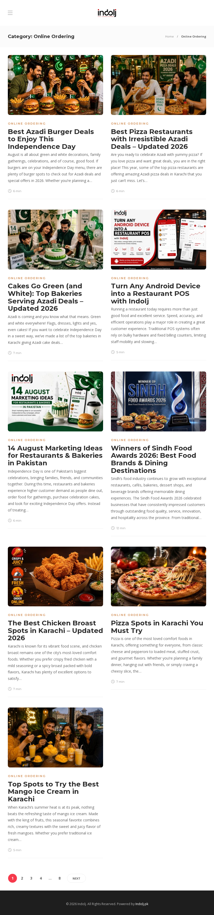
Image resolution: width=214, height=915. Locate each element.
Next (76, 878)
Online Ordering (27, 123)
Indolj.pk (141, 904)
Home (169, 36)
